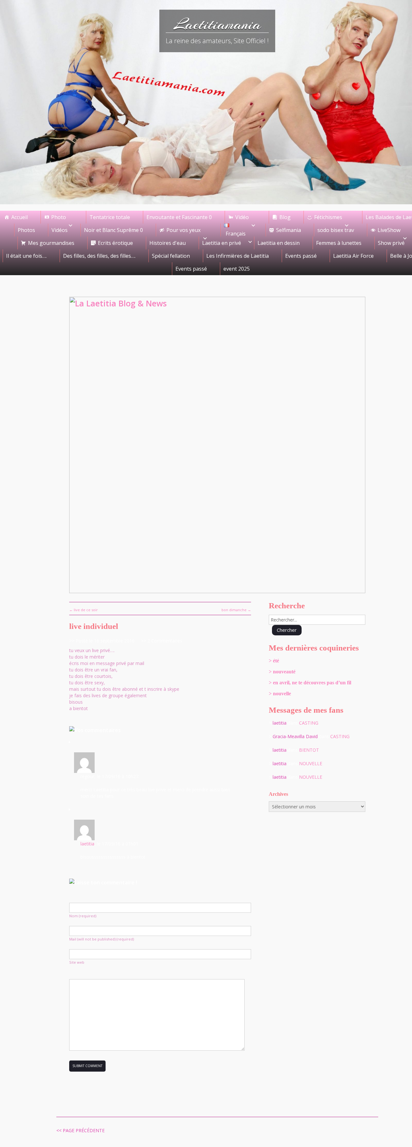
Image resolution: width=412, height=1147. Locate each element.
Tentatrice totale (109, 217)
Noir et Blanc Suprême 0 (113, 230)
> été (274, 660)
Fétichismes (328, 217)
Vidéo (242, 217)
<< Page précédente (80, 1130)
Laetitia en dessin (279, 242)
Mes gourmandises (51, 242)
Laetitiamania (217, 24)
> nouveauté (282, 671)
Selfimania (288, 230)
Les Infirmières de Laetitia (237, 255)
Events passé (301, 255)
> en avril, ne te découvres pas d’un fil (310, 682)
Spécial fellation (171, 255)
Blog (285, 217)
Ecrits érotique (115, 242)
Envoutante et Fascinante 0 (179, 217)
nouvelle (310, 763)
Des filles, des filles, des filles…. (99, 255)
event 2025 (236, 268)
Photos (26, 230)
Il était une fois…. (26, 255)
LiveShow (389, 230)
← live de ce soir (83, 609)
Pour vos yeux (183, 230)
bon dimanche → (236, 609)
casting (308, 723)
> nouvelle (280, 693)
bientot (309, 750)
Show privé (391, 242)
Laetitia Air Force (353, 255)
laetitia (87, 844)
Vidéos (60, 230)
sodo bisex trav (335, 230)
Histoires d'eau (167, 242)
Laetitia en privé (221, 242)
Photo (58, 217)
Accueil (19, 217)
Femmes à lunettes (338, 242)
